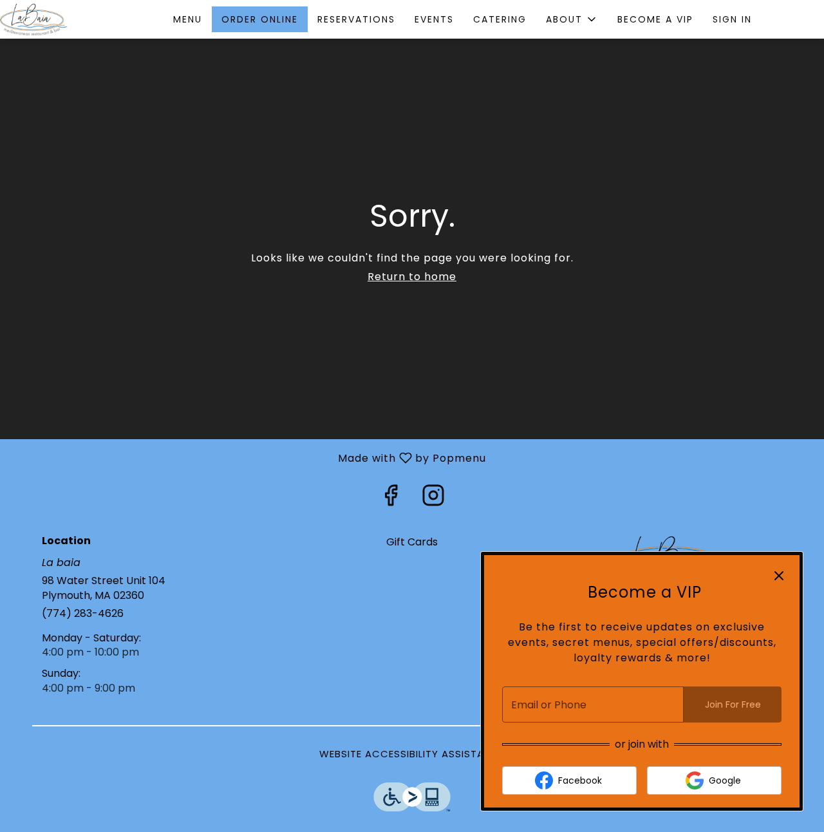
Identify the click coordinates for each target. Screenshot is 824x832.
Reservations (356, 19)
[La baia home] (58, 19)
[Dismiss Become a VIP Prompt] (778, 575)
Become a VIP (655, 19)
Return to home (412, 276)
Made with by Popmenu (248, 457)
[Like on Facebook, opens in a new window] (390, 498)
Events (434, 19)
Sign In (732, 19)
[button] (572, 19)
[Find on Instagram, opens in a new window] (433, 498)
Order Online (259, 19)
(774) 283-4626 (83, 614)
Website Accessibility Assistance (412, 754)
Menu (187, 19)
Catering (500, 19)
